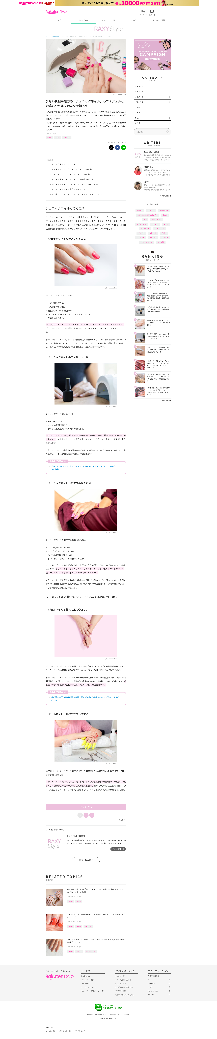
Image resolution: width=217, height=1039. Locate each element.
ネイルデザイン (90, 951)
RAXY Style (83, 20)
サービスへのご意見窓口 (124, 987)
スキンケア (139, 86)
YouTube (151, 995)
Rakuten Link (153, 991)
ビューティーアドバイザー (91, 991)
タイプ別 (161, 242)
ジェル (57, 137)
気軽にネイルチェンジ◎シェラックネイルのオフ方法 (73, 184)
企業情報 (90, 1014)
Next (122, 820)
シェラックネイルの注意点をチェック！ (67, 189)
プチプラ (141, 233)
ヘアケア (138, 107)
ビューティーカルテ (88, 987)
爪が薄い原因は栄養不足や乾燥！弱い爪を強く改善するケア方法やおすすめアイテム (86, 699)
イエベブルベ (159, 228)
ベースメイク (140, 91)
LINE (150, 987)
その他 (137, 123)
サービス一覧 (50, 1031)
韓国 (145, 219)
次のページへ (86, 807)
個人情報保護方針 (101, 1014)
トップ (58, 20)
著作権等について (116, 1014)
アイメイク (139, 96)
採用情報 (127, 1014)
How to (49, 137)
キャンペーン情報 (108, 20)
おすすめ (151, 210)
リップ (166, 224)
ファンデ (165, 237)
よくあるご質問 (159, 20)
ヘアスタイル (145, 228)
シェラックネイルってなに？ (62, 164)
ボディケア (139, 102)
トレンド (79, 951)
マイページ (85, 983)
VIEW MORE (165, 195)
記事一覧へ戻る (85, 860)
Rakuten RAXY (57, 12)
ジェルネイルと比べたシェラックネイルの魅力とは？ (73, 169)
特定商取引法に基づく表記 (124, 995)
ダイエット (140, 237)
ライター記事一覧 (118, 849)
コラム (137, 118)
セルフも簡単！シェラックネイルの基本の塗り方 (71, 179)
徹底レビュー (156, 219)
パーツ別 (153, 233)
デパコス (153, 237)
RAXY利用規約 (120, 991)
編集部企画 (164, 210)
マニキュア (67, 137)
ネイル (54, 134)
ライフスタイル (146, 242)
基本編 (79, 926)
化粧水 (164, 233)
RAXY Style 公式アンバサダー (147, 215)
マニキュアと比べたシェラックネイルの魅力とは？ (72, 174)
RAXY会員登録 (153, 976)
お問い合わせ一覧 (65, 1031)
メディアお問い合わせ (123, 980)
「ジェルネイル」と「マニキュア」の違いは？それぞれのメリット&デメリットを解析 (86, 468)
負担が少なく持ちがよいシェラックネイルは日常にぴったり (76, 194)
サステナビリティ (80, 1031)
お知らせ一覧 (120, 976)
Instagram (151, 983)
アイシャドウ (141, 224)
